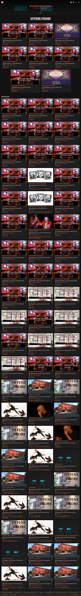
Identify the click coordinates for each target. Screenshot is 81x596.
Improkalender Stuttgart (40, 6)
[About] (71, 2)
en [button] (76, 2)
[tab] (40, 12)
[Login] (78, 2)
